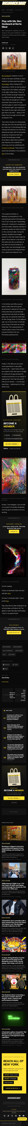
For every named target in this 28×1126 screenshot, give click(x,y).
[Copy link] (13, 48)
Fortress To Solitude (8, 148)
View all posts (5, 681)
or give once (14, 802)
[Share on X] (6, 48)
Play (3, 154)
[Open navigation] (24, 3)
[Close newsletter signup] (26, 1123)
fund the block (22, 1118)
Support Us (14, 531)
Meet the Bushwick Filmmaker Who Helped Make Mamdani (14, 1111)
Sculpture (11, 654)
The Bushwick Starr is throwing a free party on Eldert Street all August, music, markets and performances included (13, 997)
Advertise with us (13, 1088)
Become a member (12, 444)
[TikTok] (8, 1115)
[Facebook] (19, 1115)
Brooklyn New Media (15, 1106)
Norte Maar (5, 84)
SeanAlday (5, 678)
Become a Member (14, 174)
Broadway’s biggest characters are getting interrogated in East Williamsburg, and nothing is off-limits (13, 849)
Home (3, 9)
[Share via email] (9, 48)
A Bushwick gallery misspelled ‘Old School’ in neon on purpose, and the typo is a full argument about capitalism (14, 1034)
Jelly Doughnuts (8, 650)
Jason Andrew (17, 646)
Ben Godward (6, 76)
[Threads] (15, 1115)
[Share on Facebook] (3, 48)
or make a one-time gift (14, 448)
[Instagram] (4, 1115)
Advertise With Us (14, 632)
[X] (12, 1115)
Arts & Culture (10, 9)
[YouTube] (23, 1115)
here (9, 593)
